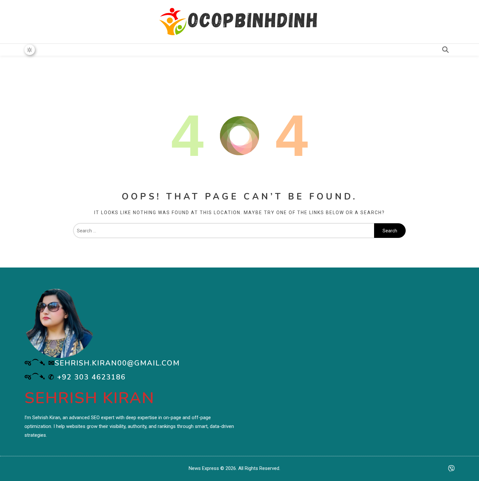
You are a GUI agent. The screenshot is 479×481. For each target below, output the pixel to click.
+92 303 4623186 (91, 377)
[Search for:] (223, 231)
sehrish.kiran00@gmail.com (117, 363)
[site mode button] (29, 50)
